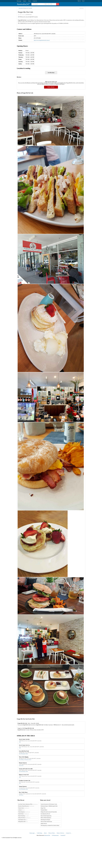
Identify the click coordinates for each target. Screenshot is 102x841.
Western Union (23, 808)
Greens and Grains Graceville (26, 768)
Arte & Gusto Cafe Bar (24, 739)
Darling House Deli (23, 821)
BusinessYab (47, 835)
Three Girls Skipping (23, 757)
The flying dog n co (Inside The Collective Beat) (50, 825)
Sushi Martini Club (22, 819)
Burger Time (43, 808)
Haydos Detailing (23, 815)
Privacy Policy (52, 833)
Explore (24, 1)
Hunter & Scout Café (24, 774)
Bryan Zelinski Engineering (46, 815)
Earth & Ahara (23, 813)
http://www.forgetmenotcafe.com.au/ (42, 40)
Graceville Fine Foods (24, 751)
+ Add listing (39, 833)
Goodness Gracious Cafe (24, 780)
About (29, 1)
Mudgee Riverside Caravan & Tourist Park (49, 811)
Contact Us (35, 1)
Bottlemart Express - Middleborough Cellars (49, 806)
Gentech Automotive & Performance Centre (49, 804)
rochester (21, 809)
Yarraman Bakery (44, 809)
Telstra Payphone (24, 811)
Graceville (30, 8)
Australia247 (23, 4)
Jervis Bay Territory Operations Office (28, 804)
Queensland (21, 8)
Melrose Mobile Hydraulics (46, 817)
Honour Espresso (23, 762)
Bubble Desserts (44, 823)
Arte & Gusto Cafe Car (24, 745)
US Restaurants (55, 835)
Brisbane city (25, 8)
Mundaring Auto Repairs (45, 819)
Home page (19, 1)
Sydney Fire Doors (24, 817)
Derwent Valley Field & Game (46, 821)
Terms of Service (60, 833)
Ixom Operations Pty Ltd (45, 813)
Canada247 (63, 835)
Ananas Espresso (23, 786)
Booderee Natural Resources (26, 806)
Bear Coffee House (23, 792)
